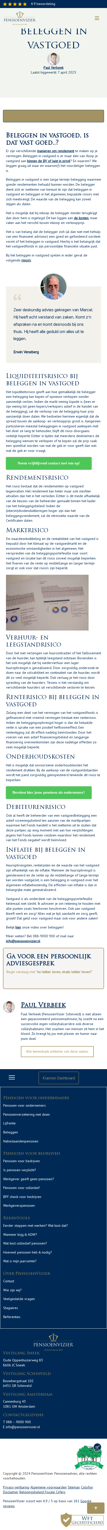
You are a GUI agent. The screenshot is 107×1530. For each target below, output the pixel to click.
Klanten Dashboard (59, 1077)
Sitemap (74, 1487)
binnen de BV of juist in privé (48, 161)
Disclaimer (10, 1492)
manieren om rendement (55, 151)
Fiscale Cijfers (55, 1492)
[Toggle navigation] (97, 18)
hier (18, 927)
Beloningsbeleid (32, 1492)
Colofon (87, 1487)
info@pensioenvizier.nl (23, 941)
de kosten (81, 218)
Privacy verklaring (16, 1487)
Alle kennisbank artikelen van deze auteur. (57, 1051)
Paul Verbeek (53, 67)
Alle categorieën (53, 116)
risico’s (26, 260)
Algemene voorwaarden (48, 1487)
